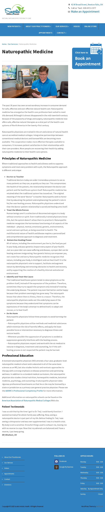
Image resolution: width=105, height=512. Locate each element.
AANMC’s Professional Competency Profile (24, 390)
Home (4, 44)
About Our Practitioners (38, 26)
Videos (77, 26)
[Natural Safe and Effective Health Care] (15, 9)
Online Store (90, 26)
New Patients (14, 26)
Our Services (62, 26)
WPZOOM (99, 506)
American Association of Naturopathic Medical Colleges (26, 400)
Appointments (45, 33)
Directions (7, 485)
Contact (61, 33)
